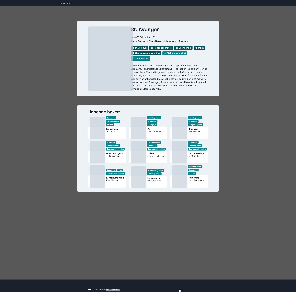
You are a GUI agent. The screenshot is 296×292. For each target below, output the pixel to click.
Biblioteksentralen (113, 290)
